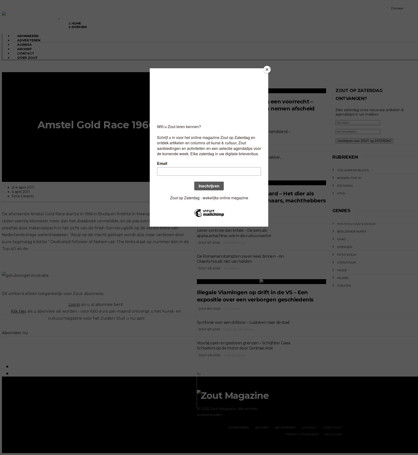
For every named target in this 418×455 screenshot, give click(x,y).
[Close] (267, 69)
